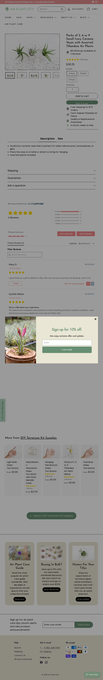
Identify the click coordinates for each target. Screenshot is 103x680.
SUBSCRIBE (67, 350)
